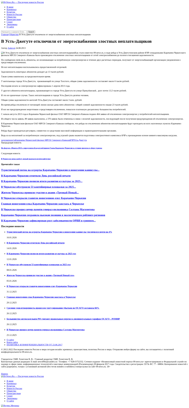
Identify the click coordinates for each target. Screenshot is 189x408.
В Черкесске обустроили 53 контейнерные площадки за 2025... (38, 186)
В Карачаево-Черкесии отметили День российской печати (36, 175)
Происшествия (14, 19)
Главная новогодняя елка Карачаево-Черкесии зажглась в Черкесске (42, 203)
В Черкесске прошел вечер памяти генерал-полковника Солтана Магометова (48, 209)
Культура (11, 12)
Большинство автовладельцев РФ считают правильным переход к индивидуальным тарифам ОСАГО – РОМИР (63, 319)
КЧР (72, 140)
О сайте (10, 27)
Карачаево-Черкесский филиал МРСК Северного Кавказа (42, 140)
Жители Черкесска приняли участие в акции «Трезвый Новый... (40, 192)
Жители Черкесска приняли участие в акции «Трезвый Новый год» (40, 275)
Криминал (11, 9)
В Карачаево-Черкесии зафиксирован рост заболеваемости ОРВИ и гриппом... (48, 220)
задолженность (8, 140)
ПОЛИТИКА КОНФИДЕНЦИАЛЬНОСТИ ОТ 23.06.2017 (34, 345)
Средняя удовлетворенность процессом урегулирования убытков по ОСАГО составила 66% (53, 308)
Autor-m (11, 48)
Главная (5, 34)
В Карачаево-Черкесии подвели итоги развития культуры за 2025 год (41, 253)
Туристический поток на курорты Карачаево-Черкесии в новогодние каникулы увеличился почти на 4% (59, 232)
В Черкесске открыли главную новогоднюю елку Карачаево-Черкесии (43, 198)
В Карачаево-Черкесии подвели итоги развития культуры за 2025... (41, 181)
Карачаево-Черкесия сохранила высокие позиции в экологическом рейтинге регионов (53, 215)
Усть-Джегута (80, 140)
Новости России (14, 14)
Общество (11, 17)
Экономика (12, 24)
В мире (10, 7)
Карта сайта (12, 342)
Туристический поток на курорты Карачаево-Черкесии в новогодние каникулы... (50, 170)
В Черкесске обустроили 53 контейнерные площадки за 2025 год (39, 264)
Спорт (10, 22)
